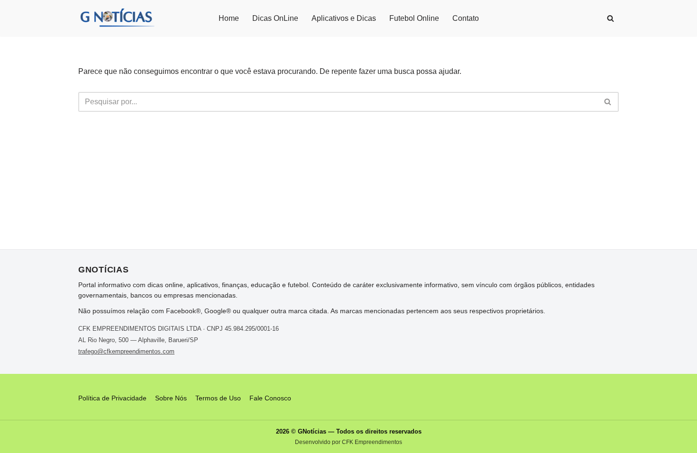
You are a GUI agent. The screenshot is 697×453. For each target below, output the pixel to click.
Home (229, 18)
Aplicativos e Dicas (344, 18)
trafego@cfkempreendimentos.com (126, 351)
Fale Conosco (270, 398)
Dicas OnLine (275, 18)
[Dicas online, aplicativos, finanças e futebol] (116, 18)
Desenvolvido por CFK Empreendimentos (348, 442)
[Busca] (610, 18)
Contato (465, 18)
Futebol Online (414, 18)
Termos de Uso (218, 398)
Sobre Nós (171, 398)
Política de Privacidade (112, 398)
